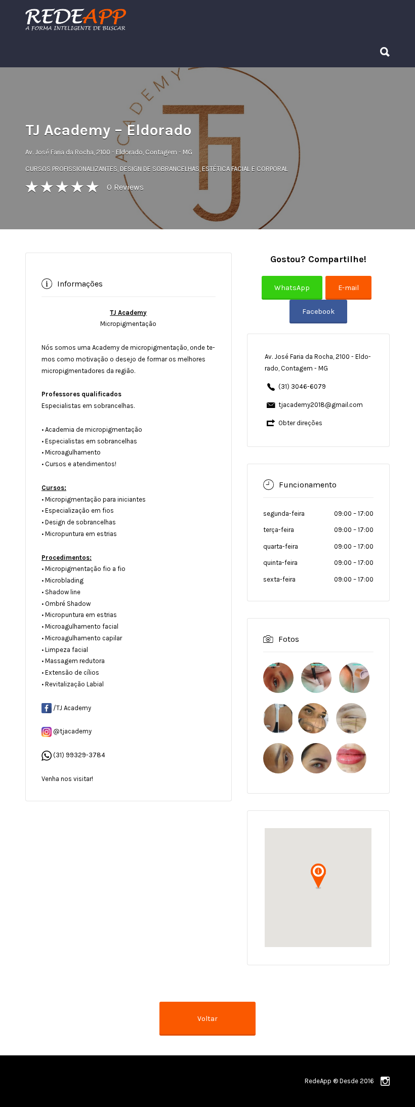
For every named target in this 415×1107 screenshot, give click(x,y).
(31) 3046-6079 (302, 386)
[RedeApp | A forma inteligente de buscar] (184, 19)
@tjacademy (72, 731)
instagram (385, 1081)
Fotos (288, 639)
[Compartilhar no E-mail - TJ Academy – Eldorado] (350, 295)
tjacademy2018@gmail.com (320, 404)
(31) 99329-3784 (78, 755)
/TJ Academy (71, 708)
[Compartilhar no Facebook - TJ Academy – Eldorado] (318, 318)
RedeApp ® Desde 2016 (339, 1081)
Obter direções (300, 423)
